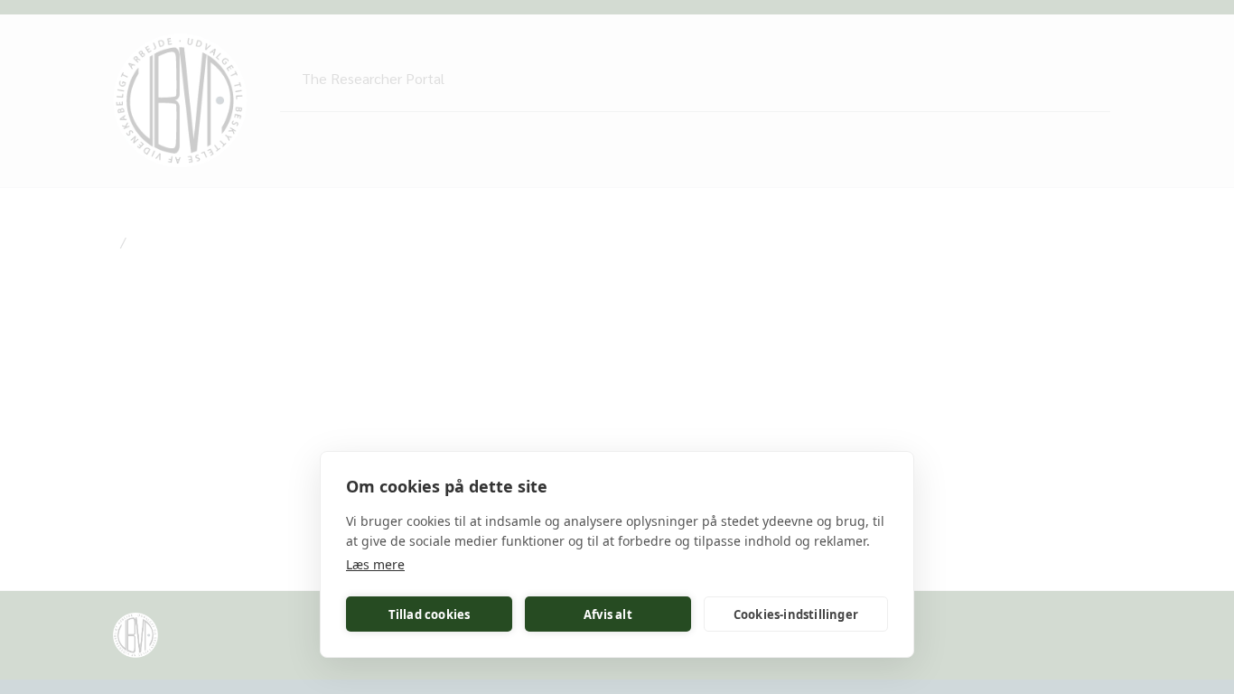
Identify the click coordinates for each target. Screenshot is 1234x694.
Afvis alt (608, 614)
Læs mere (375, 564)
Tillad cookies (429, 614)
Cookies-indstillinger (796, 614)
